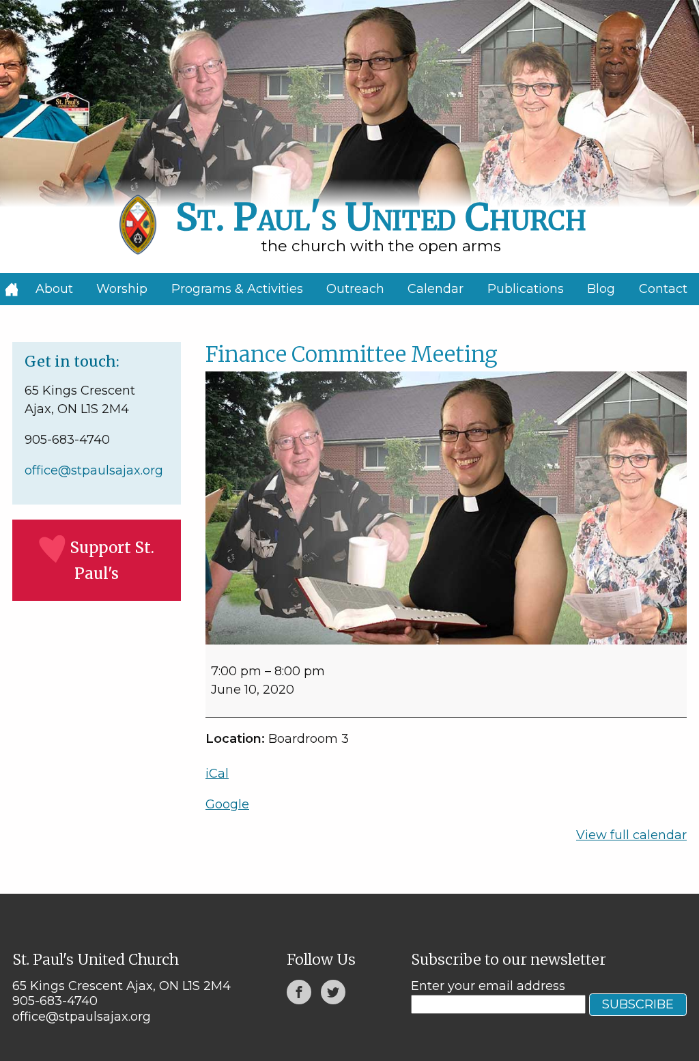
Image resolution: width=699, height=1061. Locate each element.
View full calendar (631, 835)
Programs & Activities (237, 288)
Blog (601, 288)
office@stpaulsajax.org (94, 470)
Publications (525, 288)
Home (11, 289)
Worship (121, 288)
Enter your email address (488, 985)
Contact (663, 288)
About (54, 288)
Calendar (435, 288)
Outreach (355, 288)
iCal (217, 773)
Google (227, 804)
